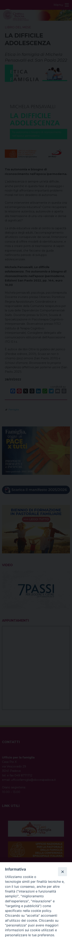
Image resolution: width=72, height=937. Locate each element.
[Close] (62, 871)
